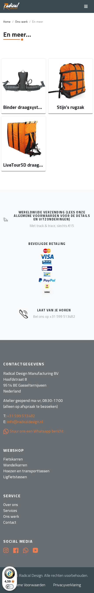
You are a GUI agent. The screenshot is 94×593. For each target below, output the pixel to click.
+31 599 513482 (21, 416)
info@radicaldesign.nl (25, 422)
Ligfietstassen (15, 477)
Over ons (10, 505)
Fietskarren (13, 459)
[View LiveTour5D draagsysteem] (23, 143)
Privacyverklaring (67, 585)
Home (6, 22)
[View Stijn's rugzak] (70, 86)
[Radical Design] (11, 6)
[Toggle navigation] (86, 6)
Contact (9, 522)
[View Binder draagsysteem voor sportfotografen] (23, 86)
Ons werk (11, 516)
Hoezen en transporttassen (26, 471)
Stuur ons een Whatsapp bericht (36, 431)
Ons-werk (21, 22)
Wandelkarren (15, 465)
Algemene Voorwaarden (26, 585)
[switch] (10, 586)
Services (10, 510)
